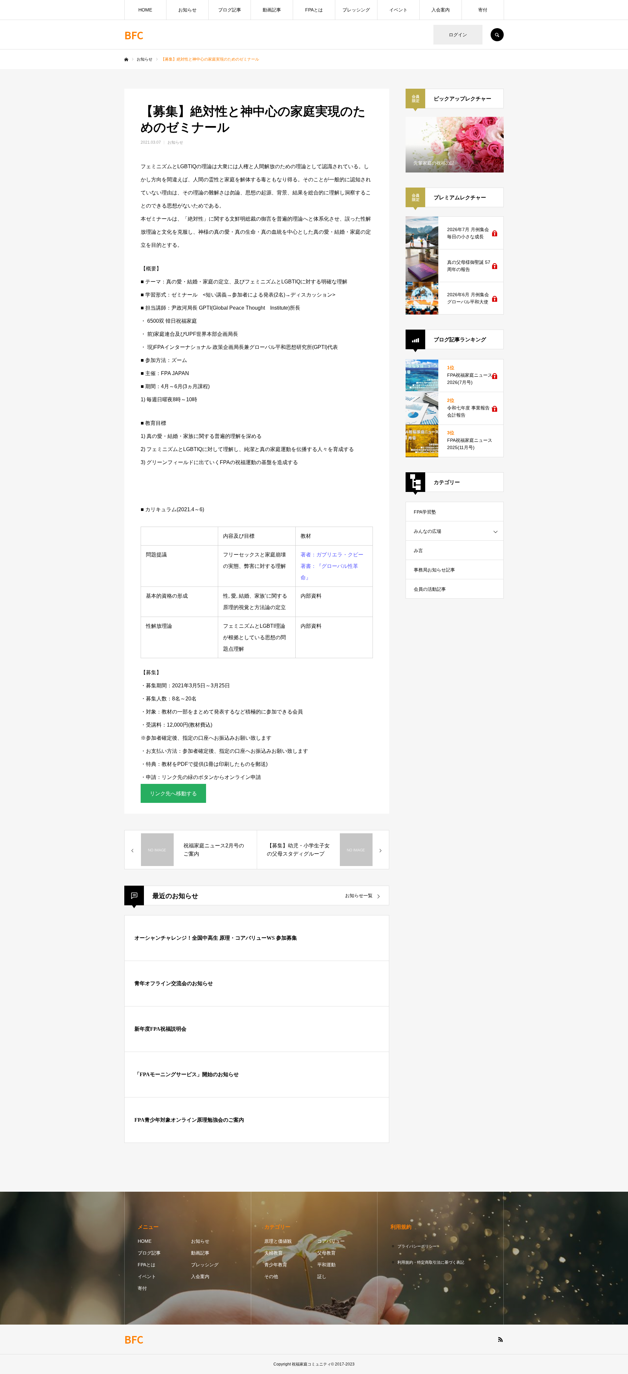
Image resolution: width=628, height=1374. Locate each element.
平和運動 (326, 1264)
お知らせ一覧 (359, 895)
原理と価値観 (278, 1241)
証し (321, 1276)
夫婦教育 (273, 1253)
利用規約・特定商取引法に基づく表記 (430, 1262)
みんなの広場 (427, 531)
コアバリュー (331, 1241)
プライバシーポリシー (417, 1246)
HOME (145, 9)
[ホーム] (126, 59)
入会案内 (440, 9)
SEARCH (497, 34)
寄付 (482, 9)
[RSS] (500, 1339)
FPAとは (314, 9)
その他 (271, 1276)
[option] (455, 144)
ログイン (458, 34)
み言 (418, 550)
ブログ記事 (229, 9)
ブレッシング (356, 9)
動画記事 (272, 9)
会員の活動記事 (430, 589)
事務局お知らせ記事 (434, 569)
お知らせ (187, 9)
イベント (398, 9)
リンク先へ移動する (173, 793)
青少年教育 (275, 1264)
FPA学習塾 (425, 512)
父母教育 (326, 1253)
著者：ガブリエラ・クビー (332, 554)
